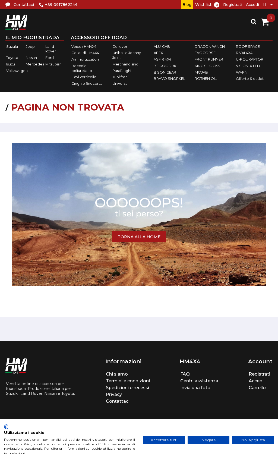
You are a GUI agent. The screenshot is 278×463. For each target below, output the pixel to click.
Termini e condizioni (128, 380)
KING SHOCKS (207, 66)
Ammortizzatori (85, 59)
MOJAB (201, 72)
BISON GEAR (165, 72)
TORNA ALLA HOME (139, 236)
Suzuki (12, 46)
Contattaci (117, 401)
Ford (49, 57)
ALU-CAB (162, 46)
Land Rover (50, 48)
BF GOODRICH (167, 66)
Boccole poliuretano (81, 68)
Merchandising (125, 64)
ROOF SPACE (248, 46)
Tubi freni (120, 77)
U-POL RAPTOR (249, 59)
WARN (241, 72)
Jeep (30, 46)
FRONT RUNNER (209, 59)
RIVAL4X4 (244, 53)
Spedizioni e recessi (127, 387)
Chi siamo (117, 374)
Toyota (12, 57)
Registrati (232, 4)
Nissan (31, 57)
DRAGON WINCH (210, 46)
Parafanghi (121, 70)
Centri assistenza (199, 380)
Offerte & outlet (250, 78)
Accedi (252, 4)
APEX (158, 53)
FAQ (185, 374)
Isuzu (10, 64)
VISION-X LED (248, 66)
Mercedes (35, 64)
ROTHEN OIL (206, 78)
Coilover (119, 46)
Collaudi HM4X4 (85, 53)
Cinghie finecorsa (86, 83)
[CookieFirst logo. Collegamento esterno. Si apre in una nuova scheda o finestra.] (6, 426)
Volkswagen (17, 70)
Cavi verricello (83, 77)
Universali (120, 83)
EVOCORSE (205, 53)
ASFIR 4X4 (162, 59)
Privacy (114, 394)
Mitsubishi (53, 64)
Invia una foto (195, 387)
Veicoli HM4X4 (83, 46)
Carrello (257, 387)
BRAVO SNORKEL (169, 78)
